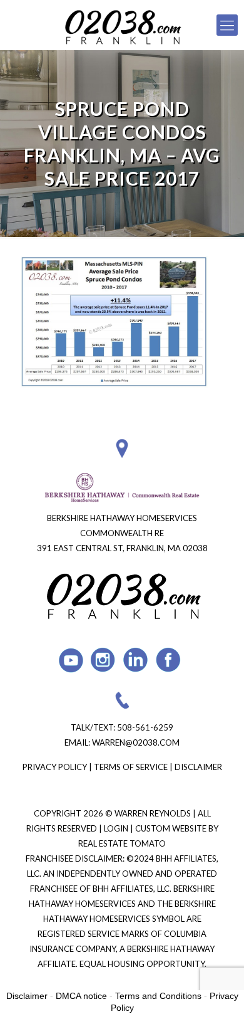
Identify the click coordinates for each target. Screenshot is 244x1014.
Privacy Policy (55, 767)
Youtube (71, 660)
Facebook (168, 660)
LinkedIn (136, 660)
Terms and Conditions (158, 996)
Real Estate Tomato (122, 843)
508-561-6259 (145, 727)
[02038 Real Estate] (122, 25)
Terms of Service (131, 767)
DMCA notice (81, 996)
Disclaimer (198, 767)
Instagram (103, 660)
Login (117, 828)
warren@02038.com (136, 742)
